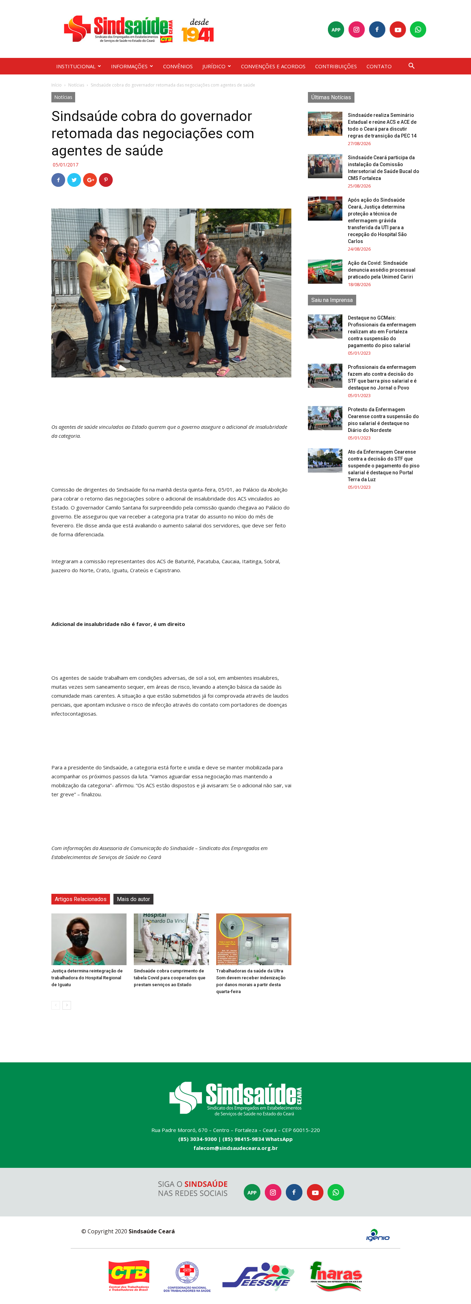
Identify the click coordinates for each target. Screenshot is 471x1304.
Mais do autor (133, 899)
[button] (411, 66)
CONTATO (379, 66)
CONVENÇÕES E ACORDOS (273, 66)
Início (56, 85)
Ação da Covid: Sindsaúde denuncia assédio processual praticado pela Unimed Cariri (381, 270)
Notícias (76, 85)
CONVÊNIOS (178, 66)
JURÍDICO (214, 66)
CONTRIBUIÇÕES (336, 66)
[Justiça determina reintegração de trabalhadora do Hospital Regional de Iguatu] (89, 939)
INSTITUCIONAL (76, 66)
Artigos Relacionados (81, 899)
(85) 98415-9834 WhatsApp (257, 1138)
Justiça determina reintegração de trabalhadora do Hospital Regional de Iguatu (87, 977)
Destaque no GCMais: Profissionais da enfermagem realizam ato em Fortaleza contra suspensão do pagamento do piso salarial (382, 331)
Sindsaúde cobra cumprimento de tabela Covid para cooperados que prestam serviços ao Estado (170, 977)
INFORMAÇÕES (129, 66)
